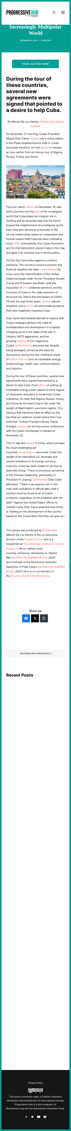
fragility (21, 341)
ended (30, 443)
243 (25, 287)
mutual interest (18, 359)
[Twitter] (35, 618)
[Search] (52, 12)
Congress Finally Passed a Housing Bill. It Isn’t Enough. (35, 726)
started (30, 207)
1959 (16, 243)
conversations (26, 452)
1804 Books (40, 557)
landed (44, 147)
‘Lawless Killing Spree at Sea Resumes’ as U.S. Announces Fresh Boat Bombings (35, 1028)
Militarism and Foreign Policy (36, 653)
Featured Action (22, 813)
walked (34, 138)
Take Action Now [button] (35, 63)
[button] (35, 694)
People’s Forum (33, 539)
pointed (21, 426)
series (30, 306)
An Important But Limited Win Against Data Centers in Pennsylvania (35, 927)
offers (42, 385)
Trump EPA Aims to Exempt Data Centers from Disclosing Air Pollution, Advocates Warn (35, 821)
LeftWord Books (22, 557)
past (37, 211)
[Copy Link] (44, 618)
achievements (23, 345)
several (46, 301)
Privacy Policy (35, 1082)
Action (47, 40)
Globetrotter (49, 530)
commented (40, 479)
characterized (48, 269)
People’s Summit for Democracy (30, 575)
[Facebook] (26, 618)
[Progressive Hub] (23, 12)
